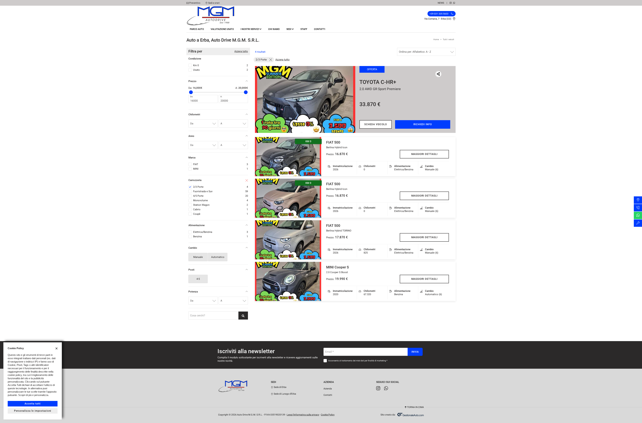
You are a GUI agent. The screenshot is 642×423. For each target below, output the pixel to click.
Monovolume (220, 200)
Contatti (319, 29)
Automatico (217, 257)
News (441, 3)
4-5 (198, 278)
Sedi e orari (214, 3)
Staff (303, 29)
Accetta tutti (32, 403)
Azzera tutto (241, 51)
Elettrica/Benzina (220, 231)
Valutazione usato (222, 29)
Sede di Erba (279, 387)
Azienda (328, 388)
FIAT (220, 164)
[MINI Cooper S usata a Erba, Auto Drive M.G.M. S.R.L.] (288, 281)
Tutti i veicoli (448, 39)
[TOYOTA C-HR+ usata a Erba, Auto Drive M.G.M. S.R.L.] (305, 99)
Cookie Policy (328, 414)
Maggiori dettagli (424, 154)
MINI (220, 168)
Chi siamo (274, 29)
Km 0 (220, 65)
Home (436, 39)
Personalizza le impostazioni (32, 410)
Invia (415, 351)
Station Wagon (220, 204)
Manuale (198, 257)
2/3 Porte (220, 186)
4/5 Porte (220, 195)
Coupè (220, 213)
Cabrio (220, 209)
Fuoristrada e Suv (220, 191)
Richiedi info (422, 124)
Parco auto (197, 29)
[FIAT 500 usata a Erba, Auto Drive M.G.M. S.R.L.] (288, 239)
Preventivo (194, 3)
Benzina (220, 236)
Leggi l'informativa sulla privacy (303, 414)
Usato (220, 69)
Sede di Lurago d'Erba (284, 393)
